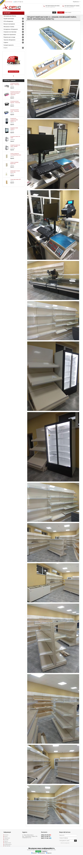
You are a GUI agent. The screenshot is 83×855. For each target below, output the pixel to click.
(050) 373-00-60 (8, 1)
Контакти (6, 834)
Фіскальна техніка (9, 26)
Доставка (6, 839)
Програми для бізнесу (10, 16)
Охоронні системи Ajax (10, 32)
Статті (5, 47)
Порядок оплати (7, 842)
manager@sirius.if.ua (26, 837)
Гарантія (6, 841)
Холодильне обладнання (11, 29)
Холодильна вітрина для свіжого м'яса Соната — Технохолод (15, 93)
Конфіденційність (8, 844)
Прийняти (38, 851)
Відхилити (45, 851)
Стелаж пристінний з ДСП (15, 179)
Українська (76, 1)
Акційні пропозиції (9, 18)
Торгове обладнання (9, 40)
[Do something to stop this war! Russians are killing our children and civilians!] (2, 2)
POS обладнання (8, 21)
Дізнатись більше (13, 71)
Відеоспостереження (10, 34)
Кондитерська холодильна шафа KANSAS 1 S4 (14, 120)
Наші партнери (7, 845)
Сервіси (6, 42)
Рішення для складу (9, 37)
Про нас (6, 836)
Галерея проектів (8, 45)
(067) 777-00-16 (19, 1)
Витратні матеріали (9, 24)
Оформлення (7, 838)
